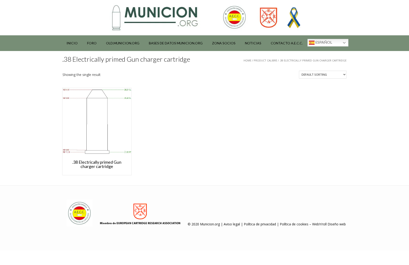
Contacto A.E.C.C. (287, 43)
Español (323, 42)
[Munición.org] (204, 17)
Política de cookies (294, 224)
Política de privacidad (260, 224)
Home (247, 60)
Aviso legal (232, 224)
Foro (92, 43)
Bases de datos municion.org (176, 43)
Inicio (72, 43)
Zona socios (224, 43)
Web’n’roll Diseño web (329, 224)
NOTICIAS (253, 43)
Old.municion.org (122, 43)
